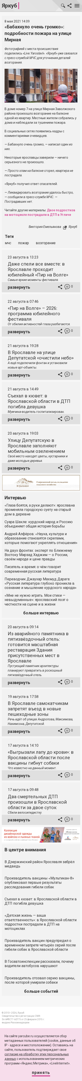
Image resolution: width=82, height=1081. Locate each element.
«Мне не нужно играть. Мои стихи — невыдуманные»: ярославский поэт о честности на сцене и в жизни (36, 599)
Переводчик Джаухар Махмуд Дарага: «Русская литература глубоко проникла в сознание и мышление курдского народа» (41, 583)
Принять (41, 1072)
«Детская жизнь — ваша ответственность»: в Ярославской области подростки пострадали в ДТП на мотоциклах (41, 922)
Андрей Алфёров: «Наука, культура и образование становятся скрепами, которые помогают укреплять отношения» (41, 538)
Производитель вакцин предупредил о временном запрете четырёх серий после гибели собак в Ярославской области (40, 944)
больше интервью (41, 613)
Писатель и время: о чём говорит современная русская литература (33, 569)
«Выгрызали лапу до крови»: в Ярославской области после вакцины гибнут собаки (41, 757)
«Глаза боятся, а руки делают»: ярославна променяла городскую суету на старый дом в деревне (40, 509)
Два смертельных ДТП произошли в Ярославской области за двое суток (37, 802)
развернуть (19, 287)
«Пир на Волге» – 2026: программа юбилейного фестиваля (34, 313)
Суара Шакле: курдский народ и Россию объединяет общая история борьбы (39, 524)
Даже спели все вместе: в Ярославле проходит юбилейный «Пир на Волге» (38, 269)
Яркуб (9, 5)
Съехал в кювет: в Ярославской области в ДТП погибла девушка (39, 401)
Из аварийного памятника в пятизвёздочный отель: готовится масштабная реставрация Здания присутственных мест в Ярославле (38, 647)
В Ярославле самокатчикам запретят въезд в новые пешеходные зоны (38, 709)
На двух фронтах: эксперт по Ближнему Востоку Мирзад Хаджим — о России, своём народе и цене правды (38, 554)
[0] (67, 287)
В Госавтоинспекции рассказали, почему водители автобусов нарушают (39, 963)
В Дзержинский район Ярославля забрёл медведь (39, 864)
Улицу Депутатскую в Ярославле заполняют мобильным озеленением (36, 446)
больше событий (41, 991)
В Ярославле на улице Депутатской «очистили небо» (41, 355)
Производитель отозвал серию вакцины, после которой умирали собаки (40, 980)
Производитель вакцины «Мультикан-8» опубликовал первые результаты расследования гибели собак (39, 882)
